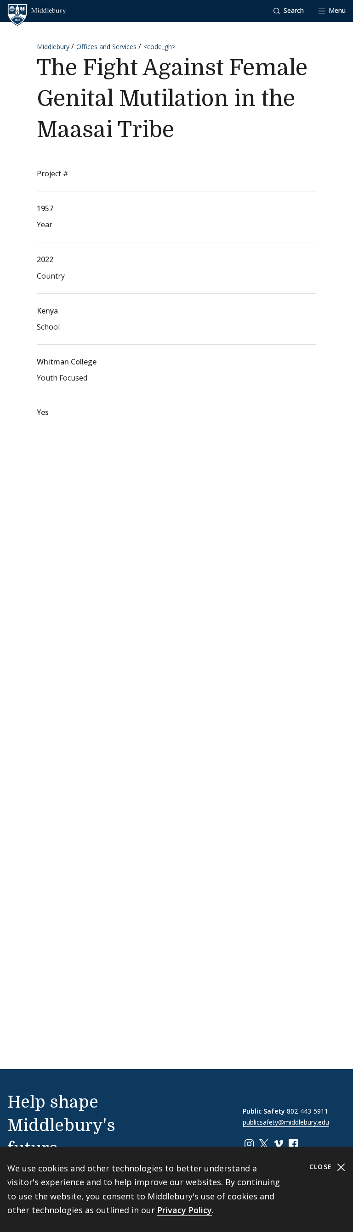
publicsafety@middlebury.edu (286, 1122)
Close (322, 1166)
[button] (288, 11)
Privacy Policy (184, 1209)
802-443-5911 (307, 1111)
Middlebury (53, 46)
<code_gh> (159, 46)
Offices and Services (106, 46)
